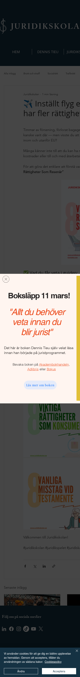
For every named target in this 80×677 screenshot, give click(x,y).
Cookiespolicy (53, 662)
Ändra (21, 671)
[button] (6, 279)
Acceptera (59, 671)
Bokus (51, 369)
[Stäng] (74, 653)
